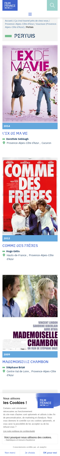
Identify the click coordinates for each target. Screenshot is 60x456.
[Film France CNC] (10, 5)
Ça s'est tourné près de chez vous (31, 20)
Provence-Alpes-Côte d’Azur (19, 23)
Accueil (8, 20)
